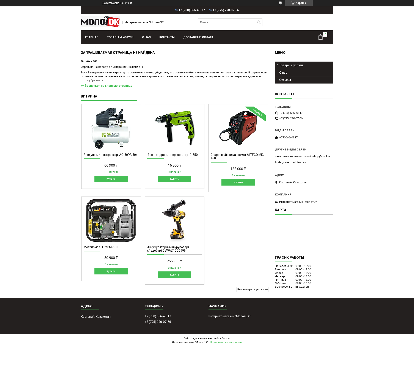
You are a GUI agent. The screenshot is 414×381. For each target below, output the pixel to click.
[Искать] (258, 22)
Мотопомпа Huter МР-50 (101, 247)
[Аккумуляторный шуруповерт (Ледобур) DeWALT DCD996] (174, 220)
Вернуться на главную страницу (108, 85)
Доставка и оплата (198, 37)
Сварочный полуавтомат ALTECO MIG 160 (237, 156)
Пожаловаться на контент (226, 342)
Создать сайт (110, 3)
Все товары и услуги (250, 289)
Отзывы (285, 80)
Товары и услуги (120, 37)
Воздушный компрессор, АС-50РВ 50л (111, 154)
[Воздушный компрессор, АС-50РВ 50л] (111, 128)
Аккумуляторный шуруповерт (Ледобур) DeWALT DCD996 (168, 248)
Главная (91, 37)
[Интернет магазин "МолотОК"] (100, 22)
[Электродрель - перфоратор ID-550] (174, 128)
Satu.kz (226, 338)
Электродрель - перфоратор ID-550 (172, 154)
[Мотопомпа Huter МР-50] (111, 220)
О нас (146, 37)
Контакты (167, 37)
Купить (111, 178)
